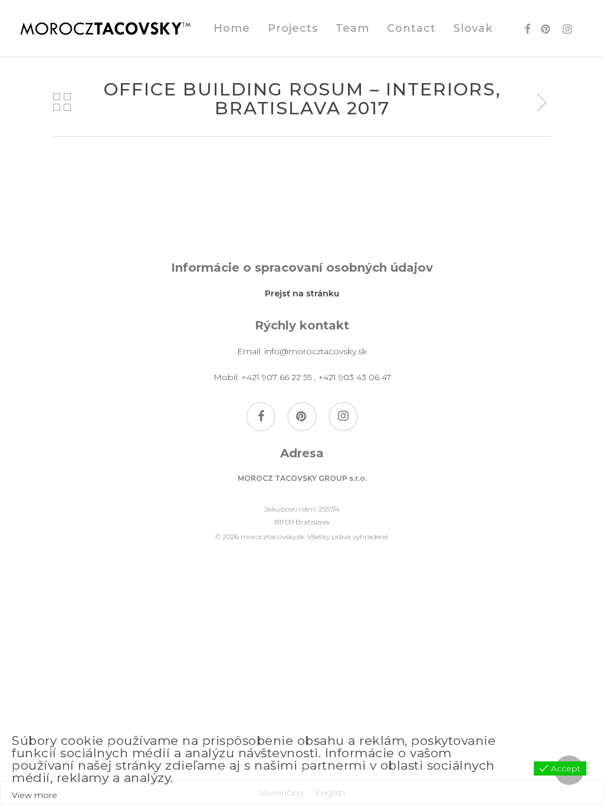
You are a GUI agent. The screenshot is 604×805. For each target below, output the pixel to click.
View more (34, 795)
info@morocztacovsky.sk (315, 351)
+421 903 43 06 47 (354, 377)
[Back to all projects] (62, 102)
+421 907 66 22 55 (276, 377)
